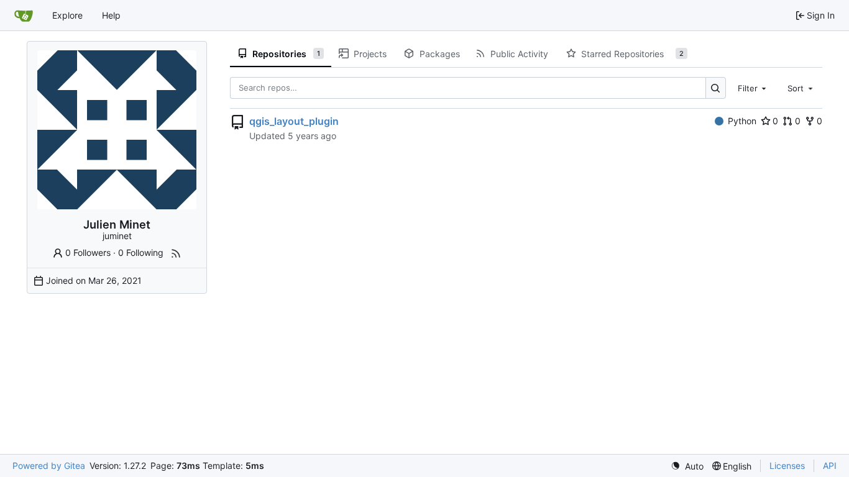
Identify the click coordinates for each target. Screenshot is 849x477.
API (830, 465)
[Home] (23, 15)
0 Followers (88, 252)
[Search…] (715, 88)
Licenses (787, 465)
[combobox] (753, 87)
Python (742, 121)
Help (111, 15)
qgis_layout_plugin (294, 121)
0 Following (140, 252)
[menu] (687, 466)
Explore (67, 15)
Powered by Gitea (48, 465)
